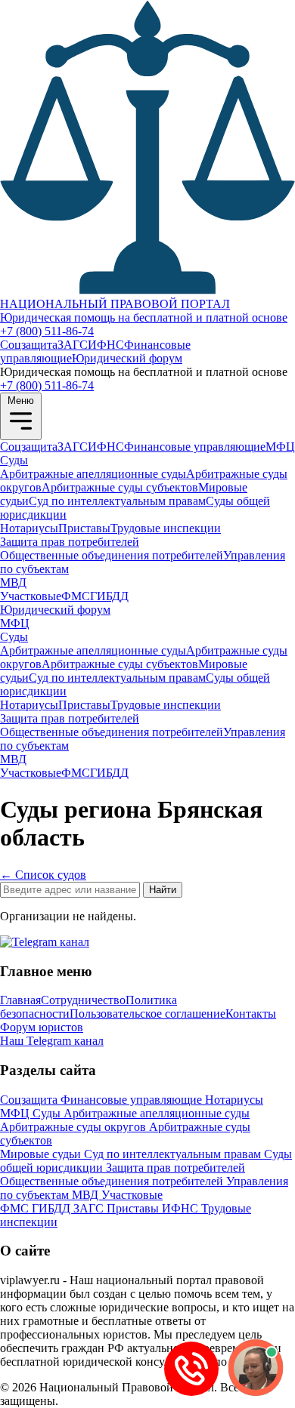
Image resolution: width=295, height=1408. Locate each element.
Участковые (30, 596)
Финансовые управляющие (195, 446)
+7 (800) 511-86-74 (47, 331)
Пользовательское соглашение (147, 1013)
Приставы (84, 528)
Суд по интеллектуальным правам (117, 500)
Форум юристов (41, 1027)
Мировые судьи (42, 1154)
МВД (13, 582)
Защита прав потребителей (69, 541)
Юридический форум (127, 358)
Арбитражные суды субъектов (120, 487)
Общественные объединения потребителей (111, 555)
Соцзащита (28, 344)
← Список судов (43, 874)
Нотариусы (29, 528)
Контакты (250, 1013)
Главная (20, 1000)
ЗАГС (72, 344)
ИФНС (106, 344)
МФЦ (280, 446)
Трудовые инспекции (165, 528)
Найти (162, 889)
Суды (14, 460)
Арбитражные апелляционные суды (93, 473)
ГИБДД (109, 596)
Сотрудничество (83, 1000)
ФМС (75, 596)
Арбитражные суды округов (74, 1126)
